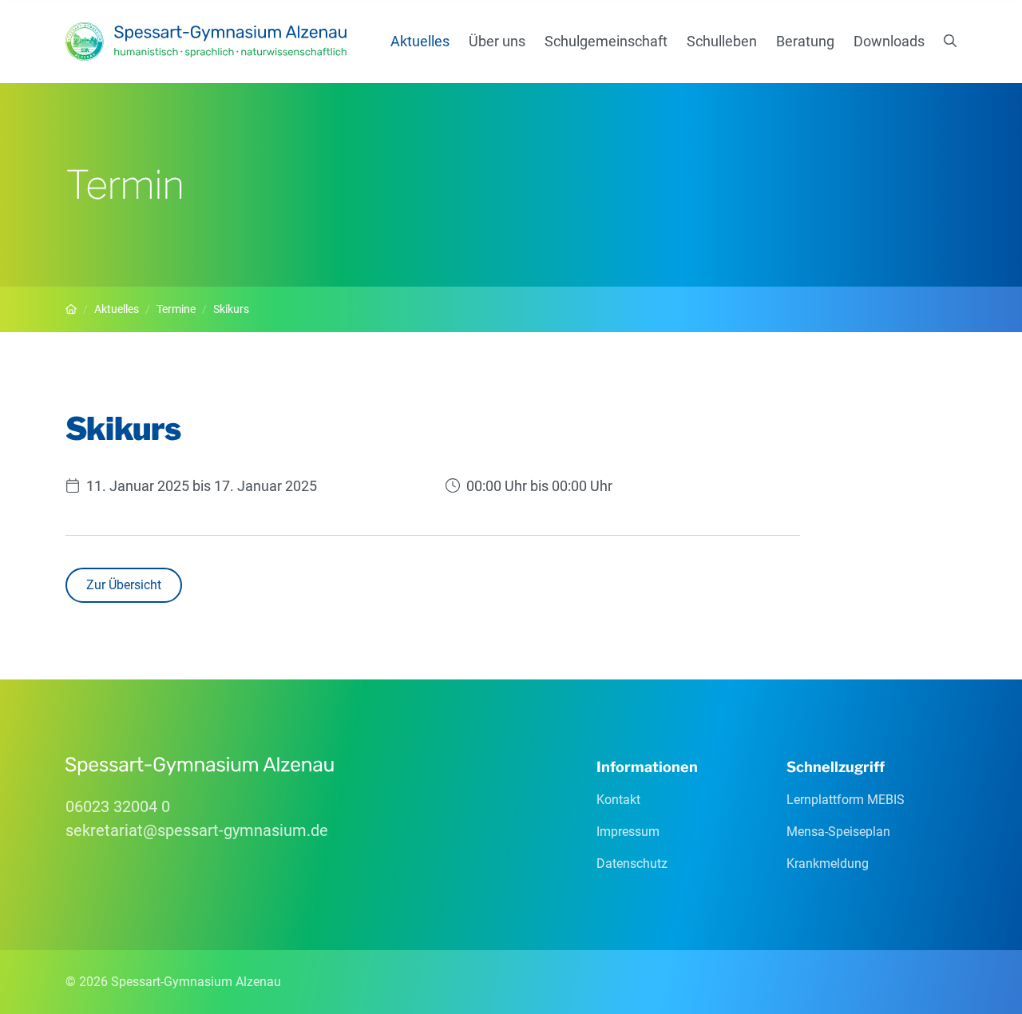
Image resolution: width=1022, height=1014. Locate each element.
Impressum (628, 831)
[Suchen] (950, 41)
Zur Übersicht (123, 584)
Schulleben (722, 41)
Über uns (497, 41)
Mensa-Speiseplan (838, 831)
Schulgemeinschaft (606, 41)
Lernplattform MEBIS (845, 799)
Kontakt (618, 799)
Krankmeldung (827, 863)
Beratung (805, 41)
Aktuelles (420, 41)
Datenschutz (631, 863)
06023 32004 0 (117, 806)
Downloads (889, 41)
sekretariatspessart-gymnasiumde (196, 830)
